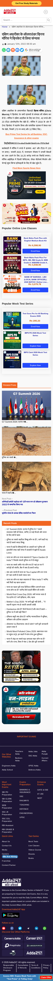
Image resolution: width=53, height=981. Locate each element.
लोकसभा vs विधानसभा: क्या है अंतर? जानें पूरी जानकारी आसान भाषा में (27, 625)
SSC (21, 796)
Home (4, 27)
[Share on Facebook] (17, 50)
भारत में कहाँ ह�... (9, 493)
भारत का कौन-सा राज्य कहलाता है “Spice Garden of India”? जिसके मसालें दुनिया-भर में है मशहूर (27, 558)
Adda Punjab (45, 752)
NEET (39, 798)
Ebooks (31, 854)
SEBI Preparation (7, 806)
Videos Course (34, 850)
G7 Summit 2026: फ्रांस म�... (15, 422)
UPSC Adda (33, 766)
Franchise (6, 861)
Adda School (7, 770)
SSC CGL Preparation (7, 820)
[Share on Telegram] (8, 50)
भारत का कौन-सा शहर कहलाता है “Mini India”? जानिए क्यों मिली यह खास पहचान (27, 581)
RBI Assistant (7, 825)
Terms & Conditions (35, 966)
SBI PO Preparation (7, 793)
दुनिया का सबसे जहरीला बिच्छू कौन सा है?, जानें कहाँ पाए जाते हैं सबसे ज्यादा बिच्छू (27, 541)
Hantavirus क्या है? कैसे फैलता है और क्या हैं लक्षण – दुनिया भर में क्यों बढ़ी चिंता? (27, 610)
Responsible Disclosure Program (8, 967)
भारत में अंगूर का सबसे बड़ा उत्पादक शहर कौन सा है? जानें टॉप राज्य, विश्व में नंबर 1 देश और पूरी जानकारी (26, 640)
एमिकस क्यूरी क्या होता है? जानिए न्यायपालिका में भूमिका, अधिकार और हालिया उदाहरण (27, 618)
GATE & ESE (42, 790)
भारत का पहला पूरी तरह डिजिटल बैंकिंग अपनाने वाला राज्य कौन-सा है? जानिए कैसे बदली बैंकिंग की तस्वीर (26, 588)
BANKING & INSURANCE (25, 791)
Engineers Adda (9, 766)
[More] (46, 12)
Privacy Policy (46, 966)
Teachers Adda (19, 752)
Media (4, 850)
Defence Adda (34, 770)
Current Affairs (45, 759)
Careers (9, 855)
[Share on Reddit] (13, 50)
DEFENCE (24, 809)
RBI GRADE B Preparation (8, 830)
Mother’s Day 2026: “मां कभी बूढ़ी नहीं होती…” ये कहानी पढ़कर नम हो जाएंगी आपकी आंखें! (26, 603)
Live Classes (33, 846)
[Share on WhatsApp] (4, 50)
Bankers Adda (18, 759)
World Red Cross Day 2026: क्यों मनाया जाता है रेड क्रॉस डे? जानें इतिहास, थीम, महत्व (26, 595)
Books (31, 858)
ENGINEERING (26, 813)
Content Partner (9, 865)
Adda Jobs (33, 751)
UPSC (22, 817)
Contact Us (6, 846)
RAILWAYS (24, 801)
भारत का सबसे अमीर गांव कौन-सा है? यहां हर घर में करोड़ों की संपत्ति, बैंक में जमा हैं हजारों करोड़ (25, 566)
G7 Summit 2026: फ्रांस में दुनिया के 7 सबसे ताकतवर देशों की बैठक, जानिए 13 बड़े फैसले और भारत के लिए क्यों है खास (27, 532)
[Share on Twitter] (22, 50)
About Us (6, 841)
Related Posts (9, 385)
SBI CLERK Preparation (7, 800)
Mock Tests (33, 841)
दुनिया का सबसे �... (9, 457)
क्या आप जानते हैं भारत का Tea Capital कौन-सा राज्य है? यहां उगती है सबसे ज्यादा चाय (27, 573)
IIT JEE (40, 794)
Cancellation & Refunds (23, 966)
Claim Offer (46, 977)
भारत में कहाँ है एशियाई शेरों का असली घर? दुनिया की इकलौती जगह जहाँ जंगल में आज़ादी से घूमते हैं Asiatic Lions (26, 550)
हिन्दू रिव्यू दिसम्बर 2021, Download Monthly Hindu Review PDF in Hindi (26, 143)
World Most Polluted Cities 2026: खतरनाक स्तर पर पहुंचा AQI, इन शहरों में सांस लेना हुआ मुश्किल (27, 632)
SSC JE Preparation (7, 813)
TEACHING (24, 805)
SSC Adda (32, 756)
